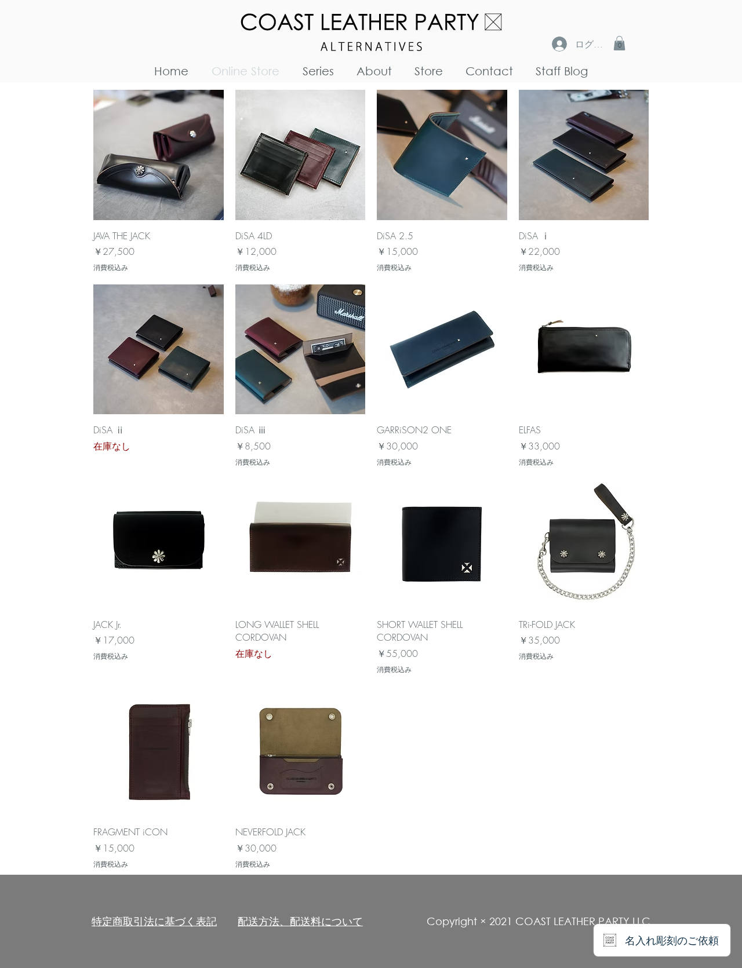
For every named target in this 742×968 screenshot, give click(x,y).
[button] (619, 43)
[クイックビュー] (158, 155)
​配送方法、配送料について (300, 921)
